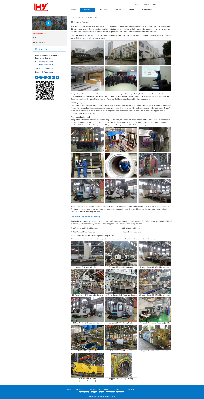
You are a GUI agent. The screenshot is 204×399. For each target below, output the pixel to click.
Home (73, 17)
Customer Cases (39, 42)
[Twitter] (37, 77)
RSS (102, 393)
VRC (94, 393)
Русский (146, 4)
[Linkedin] (49, 77)
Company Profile (40, 33)
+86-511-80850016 (46, 62)
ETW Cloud (85, 393)
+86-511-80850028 (46, 64)
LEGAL (120, 393)
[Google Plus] (45, 77)
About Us (80, 17)
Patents (36, 38)
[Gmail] (53, 77)
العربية (155, 4)
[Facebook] (41, 77)
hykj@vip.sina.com (47, 72)
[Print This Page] (57, 77)
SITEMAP (111, 393)
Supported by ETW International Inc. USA (102, 396)
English (136, 4)
